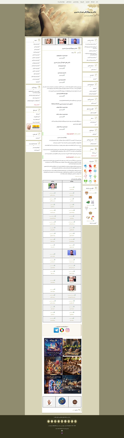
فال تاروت (87, 2)
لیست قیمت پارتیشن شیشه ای (34, 95)
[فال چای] (72, 385)
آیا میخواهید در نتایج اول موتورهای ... (33, 101)
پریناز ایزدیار (52, 320)
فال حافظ (92, 2)
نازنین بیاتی (53, 189)
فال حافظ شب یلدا (36, 119)
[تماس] (62, 421)
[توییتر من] (58, 421)
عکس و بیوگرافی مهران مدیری (85, 12)
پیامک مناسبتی (75, 2)
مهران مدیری (72, 309)
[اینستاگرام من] (65, 421)
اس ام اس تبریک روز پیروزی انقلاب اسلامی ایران (90, 47)
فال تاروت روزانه (36, 44)
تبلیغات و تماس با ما (61, 2)
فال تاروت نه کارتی (36, 68)
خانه (97, 2)
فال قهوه (94, 88)
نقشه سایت (57, 428)
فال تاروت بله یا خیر (35, 79)
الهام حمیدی (53, 267)
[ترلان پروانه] (62, 41)
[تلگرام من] (72, 421)
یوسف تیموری (52, 235)
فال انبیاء (94, 79)
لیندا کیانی (52, 314)
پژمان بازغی (53, 282)
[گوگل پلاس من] (55, 421)
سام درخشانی (52, 195)
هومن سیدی (52, 256)
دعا (95, 125)
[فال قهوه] (72, 366)
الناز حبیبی (71, 206)
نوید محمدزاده (71, 262)
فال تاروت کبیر (36, 47)
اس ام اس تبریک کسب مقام (91, 60)
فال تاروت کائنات (36, 52)
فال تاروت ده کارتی (36, 71)
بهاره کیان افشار (71, 224)
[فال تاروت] (72, 347)
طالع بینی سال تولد (93, 223)
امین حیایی (52, 309)
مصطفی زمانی (52, 230)
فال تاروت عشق (36, 74)
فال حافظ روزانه (36, 117)
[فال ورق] (53, 385)
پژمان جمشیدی (52, 224)
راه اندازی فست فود (36, 98)
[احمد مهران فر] (75, 41)
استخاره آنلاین (68, 2)
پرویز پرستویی (71, 273)
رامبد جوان (52, 273)
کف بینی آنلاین (93, 103)
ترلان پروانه (72, 282)
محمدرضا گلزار (52, 201)
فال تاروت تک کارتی (35, 55)
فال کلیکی (94, 134)
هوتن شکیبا (53, 291)
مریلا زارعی (72, 218)
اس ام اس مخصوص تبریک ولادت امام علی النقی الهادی (91, 54)
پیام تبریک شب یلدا (36, 122)
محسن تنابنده (52, 212)
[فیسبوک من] (68, 421)
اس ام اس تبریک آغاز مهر (92, 57)
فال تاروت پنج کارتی (35, 63)
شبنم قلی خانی (71, 291)
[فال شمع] (53, 366)
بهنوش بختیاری (52, 303)
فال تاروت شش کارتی (35, 66)
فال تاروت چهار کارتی (35, 60)
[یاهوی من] (75, 421)
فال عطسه (37, 138)
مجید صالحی (52, 297)
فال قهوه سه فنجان (93, 91)
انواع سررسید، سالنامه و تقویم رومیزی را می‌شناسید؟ (34, 91)
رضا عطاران (52, 206)
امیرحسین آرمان (72, 267)
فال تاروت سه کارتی (35, 57)
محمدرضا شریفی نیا (71, 297)
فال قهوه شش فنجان (92, 94)
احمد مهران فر (71, 256)
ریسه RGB (94, 153)
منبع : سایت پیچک (78, 176)
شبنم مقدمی (52, 262)
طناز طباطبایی (71, 230)
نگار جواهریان (71, 303)
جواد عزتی (71, 320)
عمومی (73, 410)
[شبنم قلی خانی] (49, 41)
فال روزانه (82, 2)
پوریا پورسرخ (71, 241)
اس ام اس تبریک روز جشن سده (90, 44)
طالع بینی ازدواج (93, 113)
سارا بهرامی (72, 195)
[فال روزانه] (53, 347)
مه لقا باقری (72, 314)
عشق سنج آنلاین (93, 143)
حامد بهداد (52, 247)
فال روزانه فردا (36, 150)
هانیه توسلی (72, 189)
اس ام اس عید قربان (92, 51)
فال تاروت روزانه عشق (35, 76)
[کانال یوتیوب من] (52, 421)
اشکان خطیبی (71, 235)
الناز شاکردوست (52, 218)
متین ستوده (52, 241)
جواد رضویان (71, 247)
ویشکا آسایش (71, 212)
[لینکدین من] (48, 421)
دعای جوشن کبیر (93, 122)
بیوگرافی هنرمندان (36, 147)
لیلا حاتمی (71, 201)
